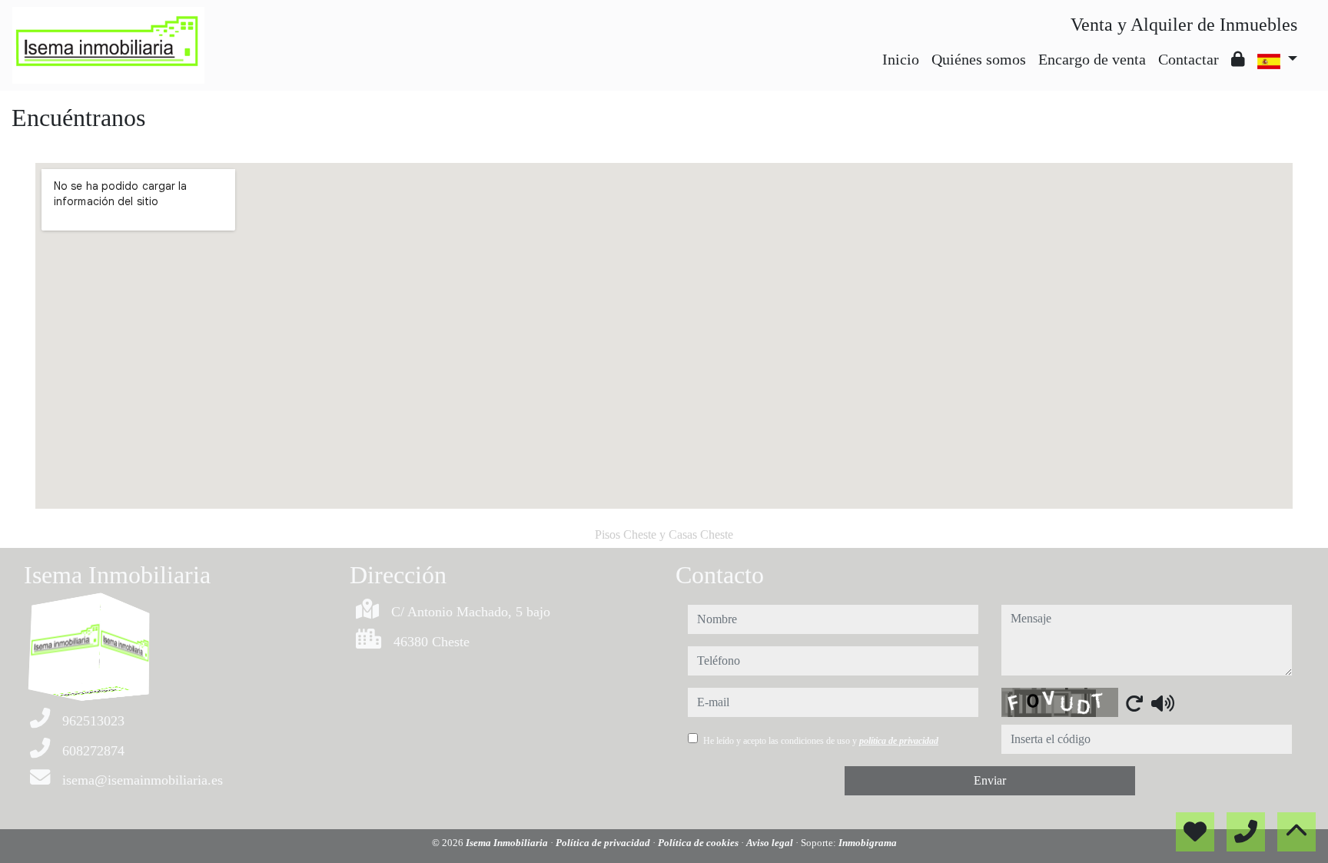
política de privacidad (898, 740)
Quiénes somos (978, 59)
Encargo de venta (1092, 59)
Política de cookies (699, 842)
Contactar (1188, 59)
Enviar (990, 780)
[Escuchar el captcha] (1162, 703)
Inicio (900, 59)
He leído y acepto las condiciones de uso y (820, 740)
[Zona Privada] (1238, 59)
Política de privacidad (604, 842)
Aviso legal (770, 842)
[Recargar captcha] (1134, 703)
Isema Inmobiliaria (508, 842)
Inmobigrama (867, 842)
